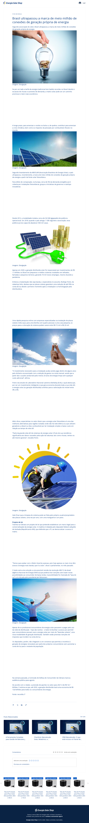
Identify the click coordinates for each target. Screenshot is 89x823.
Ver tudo (82, 719)
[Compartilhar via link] (26, 707)
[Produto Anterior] (1, 785)
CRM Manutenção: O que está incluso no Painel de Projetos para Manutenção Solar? (72, 740)
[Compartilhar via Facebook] (13, 707)
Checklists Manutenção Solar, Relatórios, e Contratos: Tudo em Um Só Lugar (44, 740)
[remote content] (44, 110)
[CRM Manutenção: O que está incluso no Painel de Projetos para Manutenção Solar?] (72, 729)
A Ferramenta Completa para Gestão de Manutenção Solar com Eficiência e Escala (16, 740)
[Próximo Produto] (88, 785)
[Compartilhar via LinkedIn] (22, 707)
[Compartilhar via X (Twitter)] (17, 707)
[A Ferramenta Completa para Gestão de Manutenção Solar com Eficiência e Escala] (16, 729)
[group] (44, 792)
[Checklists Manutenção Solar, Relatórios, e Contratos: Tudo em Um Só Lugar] (44, 729)
